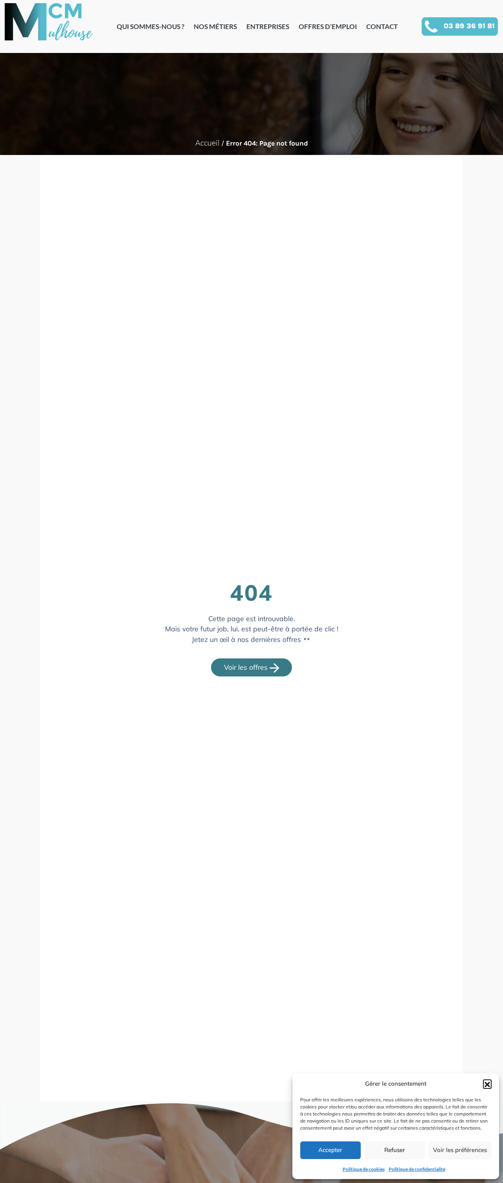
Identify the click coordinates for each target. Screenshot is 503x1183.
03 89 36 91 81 (469, 26)
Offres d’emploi (328, 26)
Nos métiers (215, 26)
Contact (382, 26)
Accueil (207, 143)
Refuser (394, 1150)
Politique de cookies (364, 1169)
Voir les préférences (460, 1150)
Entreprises (267, 26)
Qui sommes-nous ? (150, 26)
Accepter (330, 1150)
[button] (487, 1084)
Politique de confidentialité (417, 1169)
